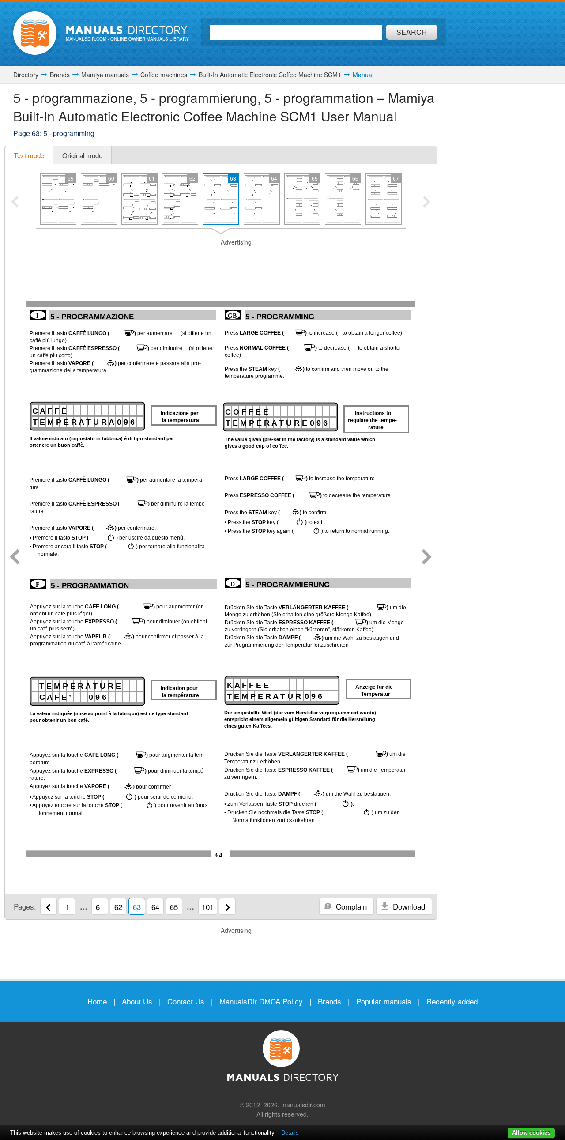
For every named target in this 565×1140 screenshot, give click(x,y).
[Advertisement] (220, 258)
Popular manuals (383, 1001)
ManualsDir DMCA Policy (261, 1001)
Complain (350, 906)
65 (174, 906)
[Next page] (426, 557)
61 (100, 906)
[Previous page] (15, 557)
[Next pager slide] (426, 202)
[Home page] (35, 33)
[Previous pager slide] (15, 202)
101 (208, 906)
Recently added (452, 1001)
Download (408, 906)
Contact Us (185, 1001)
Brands (329, 1001)
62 (118, 906)
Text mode (29, 155)
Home (97, 1001)
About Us (137, 1001)
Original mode (82, 155)
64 (155, 906)
